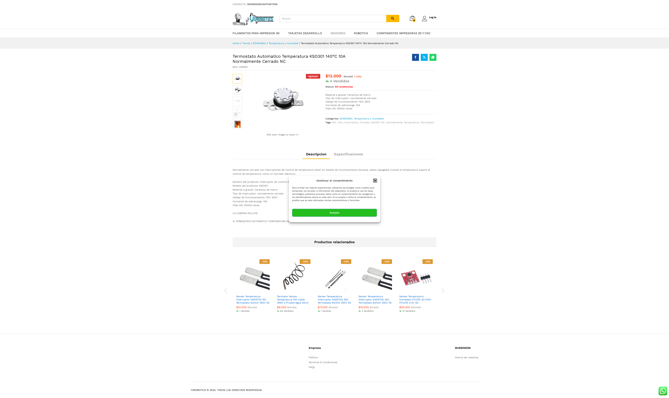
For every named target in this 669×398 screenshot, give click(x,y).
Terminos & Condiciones (323, 362)
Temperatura (411, 122)
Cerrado (364, 122)
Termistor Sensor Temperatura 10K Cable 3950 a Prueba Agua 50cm (293, 299)
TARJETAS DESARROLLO (305, 33)
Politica (313, 357)
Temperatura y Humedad (369, 118)
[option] (253, 288)
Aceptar (335, 212)
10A (334, 122)
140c (340, 122)
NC (383, 122)
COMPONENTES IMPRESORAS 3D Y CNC (403, 33)
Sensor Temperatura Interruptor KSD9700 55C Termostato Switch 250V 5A (334, 299)
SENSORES (337, 33)
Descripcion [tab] (316, 154)
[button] (375, 180)
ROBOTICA (361, 33)
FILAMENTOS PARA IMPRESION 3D (256, 33)
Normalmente (394, 122)
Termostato (427, 122)
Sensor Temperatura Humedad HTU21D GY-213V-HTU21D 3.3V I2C (415, 299)
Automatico (351, 122)
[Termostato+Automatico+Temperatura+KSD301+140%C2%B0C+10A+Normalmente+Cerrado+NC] (424, 57)
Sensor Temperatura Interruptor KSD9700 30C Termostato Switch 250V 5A (375, 299)
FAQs (312, 367)
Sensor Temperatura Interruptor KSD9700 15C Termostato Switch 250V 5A (252, 299)
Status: (329, 86)
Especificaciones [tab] (348, 154)
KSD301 (375, 122)
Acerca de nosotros (466, 357)
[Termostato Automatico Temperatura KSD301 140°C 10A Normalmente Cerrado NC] (415, 57)
